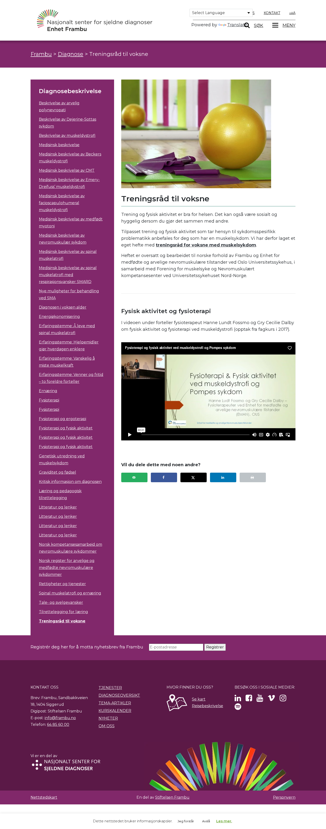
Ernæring (48, 391)
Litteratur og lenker (58, 507)
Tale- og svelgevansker (61, 602)
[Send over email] (134, 477)
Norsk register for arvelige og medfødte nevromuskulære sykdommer (67, 567)
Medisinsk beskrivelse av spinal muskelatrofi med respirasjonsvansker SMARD (68, 275)
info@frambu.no (60, 718)
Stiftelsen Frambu (172, 797)
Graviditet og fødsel (57, 472)
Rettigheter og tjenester (62, 584)
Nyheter (108, 718)
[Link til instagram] (283, 699)
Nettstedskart (44, 797)
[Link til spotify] (238, 708)
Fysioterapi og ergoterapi (62, 419)
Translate (237, 24)
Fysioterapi (49, 400)
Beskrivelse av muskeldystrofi (67, 135)
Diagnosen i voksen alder (62, 307)
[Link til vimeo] (271, 699)
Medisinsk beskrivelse (59, 145)
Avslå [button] (206, 821)
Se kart (198, 699)
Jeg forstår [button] (186, 821)
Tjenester (110, 687)
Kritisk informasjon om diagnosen (70, 481)
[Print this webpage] (253, 477)
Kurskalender (115, 710)
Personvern (284, 797)
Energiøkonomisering (59, 316)
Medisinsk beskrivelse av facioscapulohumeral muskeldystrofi (62, 203)
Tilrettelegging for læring (63, 612)
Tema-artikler (115, 703)
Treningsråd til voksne (62, 621)
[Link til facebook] (249, 699)
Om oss (107, 726)
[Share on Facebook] (164, 477)
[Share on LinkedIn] (223, 477)
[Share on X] (193, 477)
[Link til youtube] (260, 699)
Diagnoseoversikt (119, 695)
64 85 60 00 (58, 724)
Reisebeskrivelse (207, 706)
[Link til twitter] (238, 699)
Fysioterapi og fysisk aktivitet (66, 428)
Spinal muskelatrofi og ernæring (70, 593)
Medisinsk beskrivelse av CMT (67, 170)
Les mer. (224, 821)
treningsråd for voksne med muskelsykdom (206, 245)
